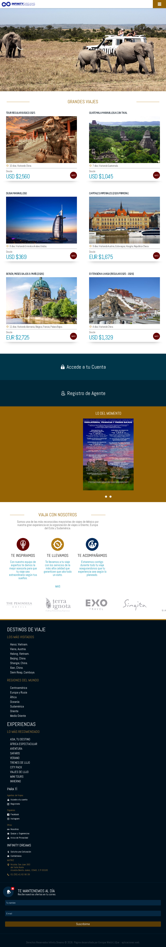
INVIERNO (15, 781)
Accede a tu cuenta (19, 799)
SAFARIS (15, 753)
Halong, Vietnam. (19, 653)
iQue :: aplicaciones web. (127, 942)
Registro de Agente (86, 393)
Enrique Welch (105, 942)
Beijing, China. (18, 658)
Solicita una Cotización (21, 851)
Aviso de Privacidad (19, 837)
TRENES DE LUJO (20, 762)
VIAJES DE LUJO (19, 772)
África (13, 697)
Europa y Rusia (18, 692)
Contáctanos (16, 856)
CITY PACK (16, 767)
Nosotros (15, 829)
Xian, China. (16, 667)
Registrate (15, 803)
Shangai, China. (19, 663)
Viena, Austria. (18, 649)
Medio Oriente (18, 715)
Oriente (14, 711)
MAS (73, 175)
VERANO (14, 758)
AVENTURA (16, 748)
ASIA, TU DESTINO (20, 739)
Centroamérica (18, 687)
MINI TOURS (16, 776)
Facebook (15, 814)
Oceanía (14, 701)
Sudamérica (17, 706)
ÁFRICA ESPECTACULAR (23, 744)
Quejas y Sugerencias (20, 833)
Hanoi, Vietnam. (19, 644)
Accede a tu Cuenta (86, 367)
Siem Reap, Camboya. (22, 672)
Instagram (15, 818)
